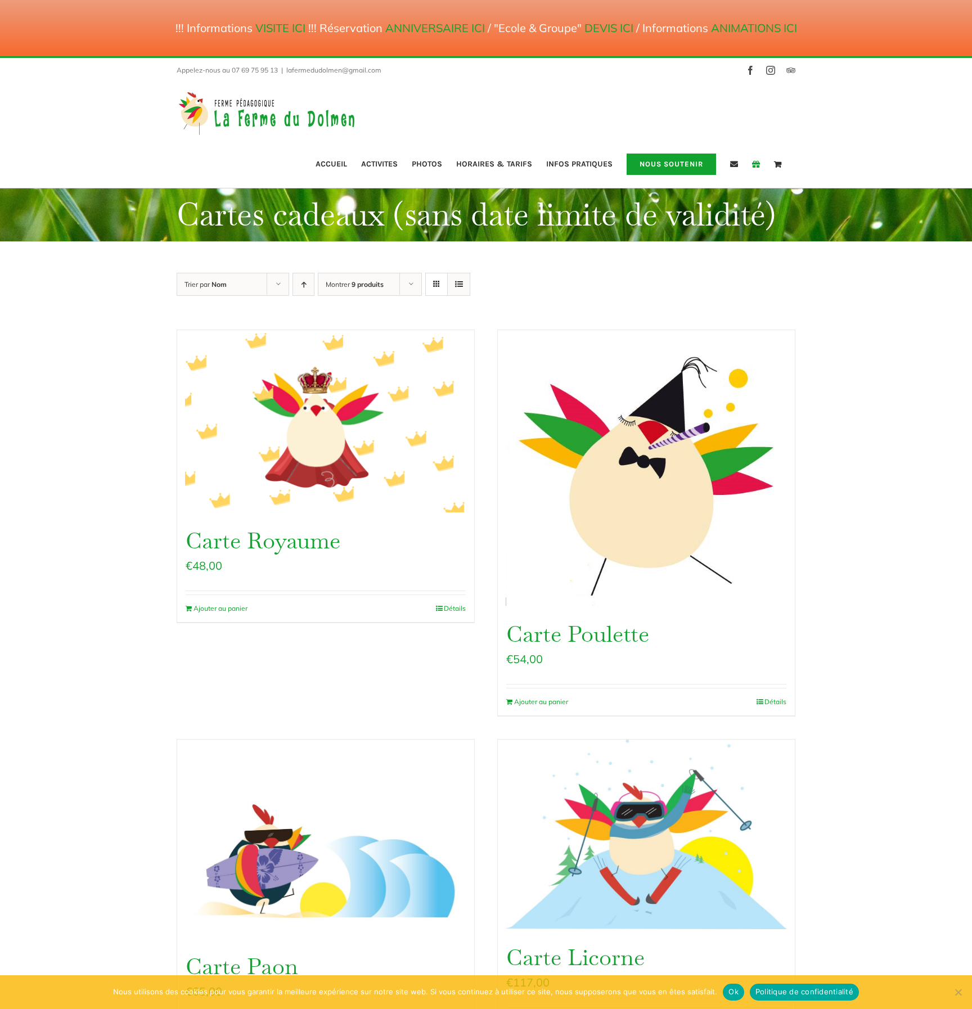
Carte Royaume (263, 540)
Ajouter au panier (221, 608)
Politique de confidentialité (804, 991)
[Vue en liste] (459, 284)
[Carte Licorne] (646, 834)
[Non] (958, 992)
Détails (455, 608)
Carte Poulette (577, 633)
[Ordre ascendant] (303, 284)
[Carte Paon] (325, 839)
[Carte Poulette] (646, 468)
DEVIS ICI (608, 28)
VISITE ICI (280, 28)
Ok (733, 991)
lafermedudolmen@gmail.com (333, 70)
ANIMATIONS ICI (754, 28)
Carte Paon (242, 966)
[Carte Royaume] (325, 421)
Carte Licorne (575, 957)
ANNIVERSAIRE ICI (435, 28)
